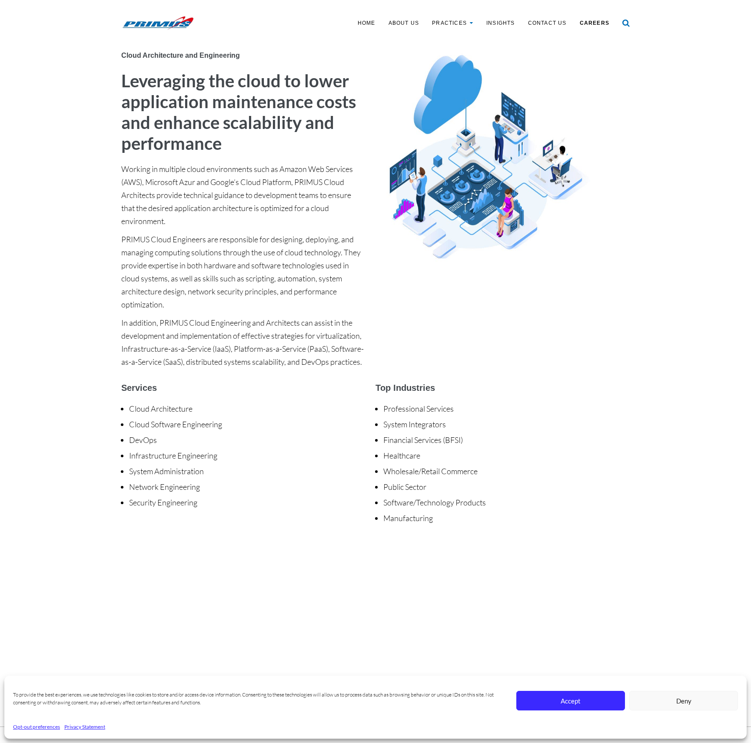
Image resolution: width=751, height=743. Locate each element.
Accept (571, 701)
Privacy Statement (84, 726)
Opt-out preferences (36, 726)
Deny (683, 701)
